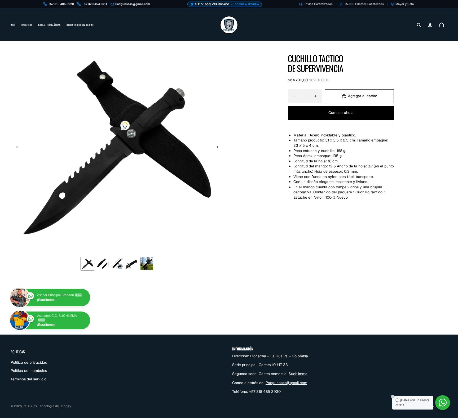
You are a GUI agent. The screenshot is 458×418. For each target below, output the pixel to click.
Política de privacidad (29, 362)
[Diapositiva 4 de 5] (132, 263)
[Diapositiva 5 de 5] (146, 263)
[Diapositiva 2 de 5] (102, 263)
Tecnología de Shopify (54, 406)
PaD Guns (30, 406)
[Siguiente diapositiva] (218, 147)
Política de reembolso (29, 370)
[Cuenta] (430, 25)
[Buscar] (419, 25)
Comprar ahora (341, 112)
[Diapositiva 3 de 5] (117, 263)
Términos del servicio (28, 379)
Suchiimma (298, 373)
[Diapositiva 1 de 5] (87, 263)
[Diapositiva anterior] (16, 147)
